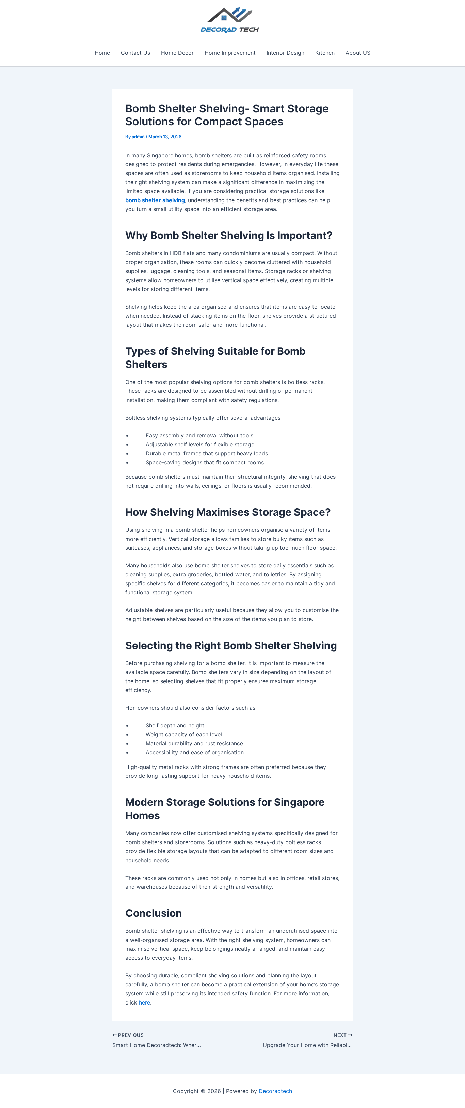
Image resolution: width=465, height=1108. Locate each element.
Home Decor (177, 52)
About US (358, 52)
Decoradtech (275, 1091)
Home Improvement (230, 52)
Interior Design (285, 52)
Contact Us (135, 52)
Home (102, 52)
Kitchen (325, 52)
